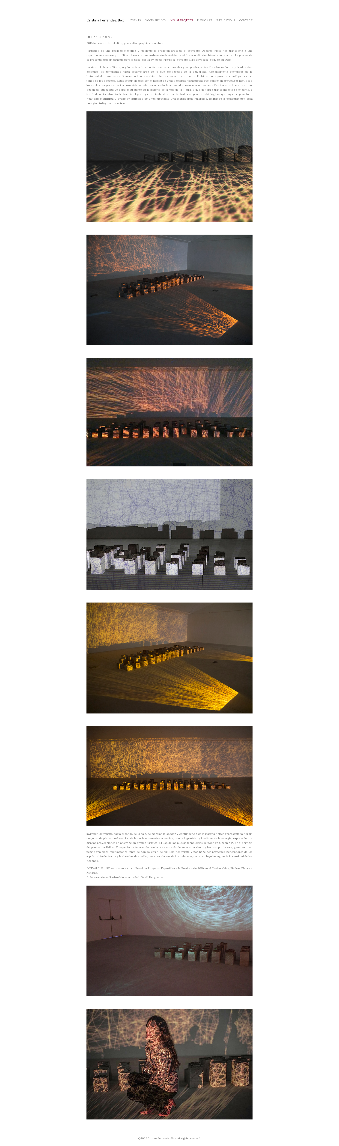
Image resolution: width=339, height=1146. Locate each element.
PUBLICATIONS (226, 20)
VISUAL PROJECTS (182, 20)
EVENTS (136, 20)
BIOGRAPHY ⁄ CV (155, 20)
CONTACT (246, 20)
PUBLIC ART (204, 20)
